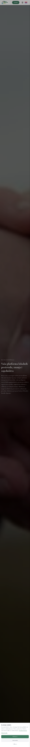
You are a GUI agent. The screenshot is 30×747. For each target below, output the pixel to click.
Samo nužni (15, 740)
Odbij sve (15, 744)
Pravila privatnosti (23, 730)
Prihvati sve (15, 736)
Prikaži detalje (4, 733)
